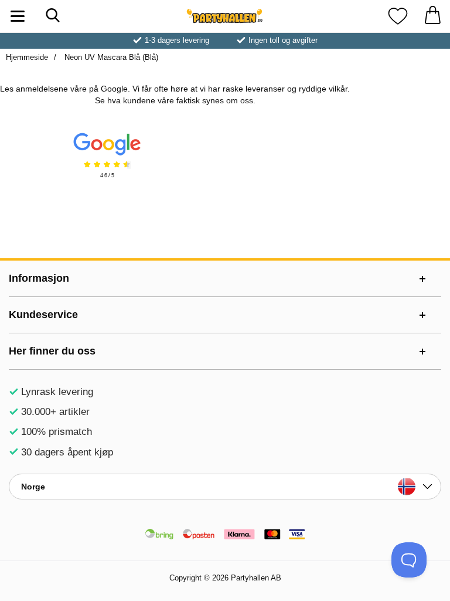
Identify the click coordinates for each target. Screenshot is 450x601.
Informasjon (39, 278)
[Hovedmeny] (17, 16)
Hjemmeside (27, 57)
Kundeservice (43, 314)
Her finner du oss (52, 351)
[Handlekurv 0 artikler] (432, 16)
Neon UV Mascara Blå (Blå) (110, 57)
